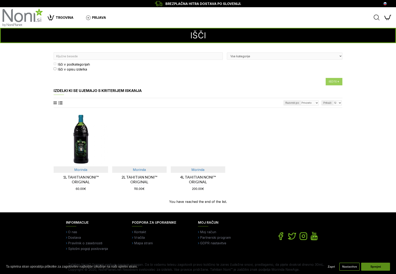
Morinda (80, 170)
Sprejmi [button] (375, 266)
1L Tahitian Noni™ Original (81, 179)
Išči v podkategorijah (74, 64)
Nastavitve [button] (349, 266)
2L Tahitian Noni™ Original (139, 179)
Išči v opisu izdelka (72, 69)
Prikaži (327, 102)
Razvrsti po (292, 102)
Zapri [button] (331, 266)
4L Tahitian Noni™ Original (198, 179)
